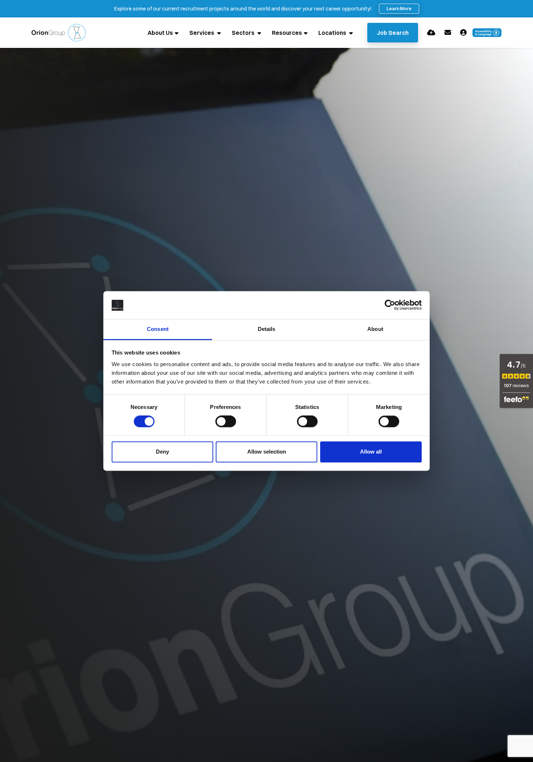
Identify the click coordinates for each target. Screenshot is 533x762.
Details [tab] (267, 329)
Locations (332, 32)
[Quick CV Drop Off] (431, 32)
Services (202, 32)
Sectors (244, 32)
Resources (287, 32)
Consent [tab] (158, 329)
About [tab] (375, 329)
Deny (162, 451)
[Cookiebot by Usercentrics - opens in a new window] (390, 305)
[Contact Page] (448, 32)
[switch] (225, 421)
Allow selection (266, 451)
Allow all (371, 451)
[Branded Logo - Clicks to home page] (59, 32)
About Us (160, 32)
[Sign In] (463, 32)
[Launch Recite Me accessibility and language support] (486, 32)
